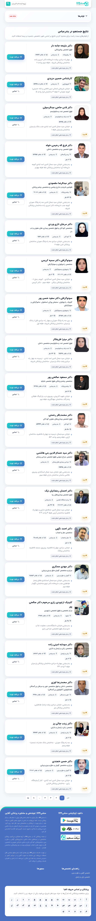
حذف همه (13, 16)
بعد (28, 798)
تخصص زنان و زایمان (83, 877)
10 (33, 798)
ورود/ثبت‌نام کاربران (19, 3)
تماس (14, 91)
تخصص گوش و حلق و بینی (81, 873)
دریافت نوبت (14, 57)
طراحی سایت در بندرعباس (85, 881)
